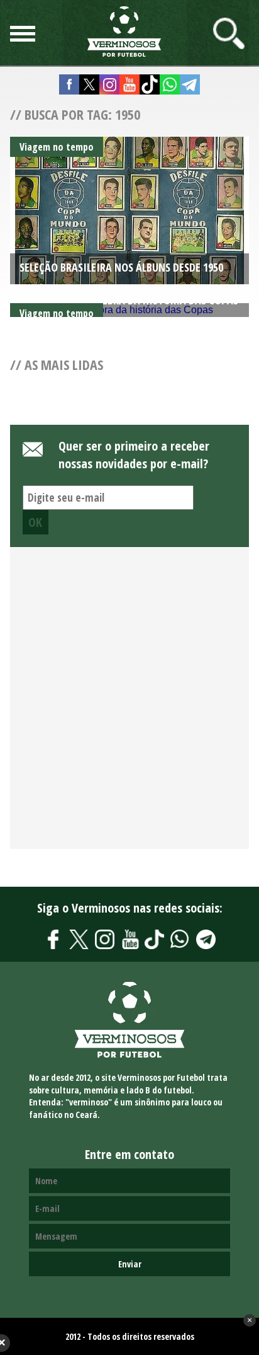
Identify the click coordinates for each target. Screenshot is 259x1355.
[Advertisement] (129, 705)
